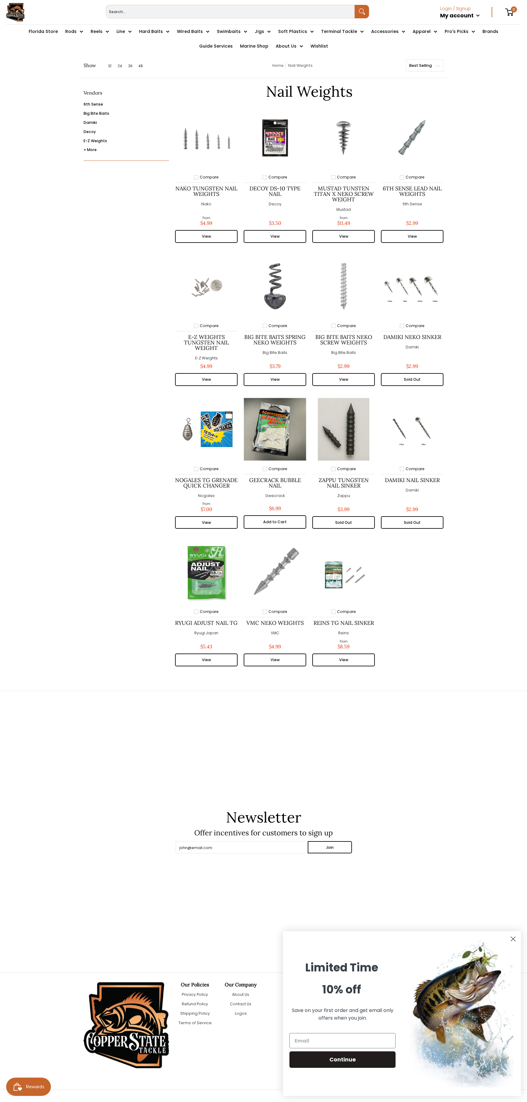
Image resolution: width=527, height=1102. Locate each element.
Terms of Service (195, 1022)
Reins (343, 633)
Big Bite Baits (96, 113)
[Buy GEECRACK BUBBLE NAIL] (275, 429)
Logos (241, 1013)
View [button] (206, 236)
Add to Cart (275, 521)
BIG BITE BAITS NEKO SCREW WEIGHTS (343, 339)
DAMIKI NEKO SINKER (412, 336)
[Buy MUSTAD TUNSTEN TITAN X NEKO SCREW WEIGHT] (343, 137)
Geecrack (275, 495)
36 (130, 66)
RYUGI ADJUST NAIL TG (206, 622)
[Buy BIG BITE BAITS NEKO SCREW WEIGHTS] (343, 286)
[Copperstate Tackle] (15, 12)
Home (278, 65)
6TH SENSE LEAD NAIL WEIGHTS (412, 191)
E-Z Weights (95, 140)
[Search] (362, 11)
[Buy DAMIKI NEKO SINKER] (412, 286)
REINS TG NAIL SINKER (344, 622)
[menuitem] (466, 22)
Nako (206, 204)
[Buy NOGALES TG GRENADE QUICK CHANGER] (206, 429)
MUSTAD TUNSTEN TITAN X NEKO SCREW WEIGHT (344, 194)
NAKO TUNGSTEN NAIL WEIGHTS (206, 191)
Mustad (343, 209)
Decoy (90, 131)
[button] (93, 95)
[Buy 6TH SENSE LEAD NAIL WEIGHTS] (412, 137)
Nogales (206, 495)
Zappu (343, 495)
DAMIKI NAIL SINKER (412, 480)
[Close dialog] (513, 939)
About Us (240, 994)
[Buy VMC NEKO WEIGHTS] (275, 572)
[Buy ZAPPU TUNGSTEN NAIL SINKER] (343, 429)
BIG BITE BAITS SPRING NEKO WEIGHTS (275, 339)
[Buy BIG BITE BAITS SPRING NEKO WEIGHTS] (275, 286)
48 (140, 66)
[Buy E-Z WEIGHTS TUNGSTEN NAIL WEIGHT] (206, 286)
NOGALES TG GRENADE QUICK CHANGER (206, 483)
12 (110, 66)
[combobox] (230, 11)
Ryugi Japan (206, 633)
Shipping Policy (195, 1013)
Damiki (90, 122)
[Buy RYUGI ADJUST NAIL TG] (206, 572)
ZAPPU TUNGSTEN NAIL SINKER (344, 483)
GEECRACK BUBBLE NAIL (275, 483)
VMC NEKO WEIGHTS (275, 622)
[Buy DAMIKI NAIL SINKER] (412, 429)
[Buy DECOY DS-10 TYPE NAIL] (275, 137)
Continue (342, 1059)
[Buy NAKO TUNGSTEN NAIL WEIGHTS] (206, 137)
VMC (275, 633)
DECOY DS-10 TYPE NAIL (274, 191)
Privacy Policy (195, 994)
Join (330, 847)
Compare (209, 177)
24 (120, 66)
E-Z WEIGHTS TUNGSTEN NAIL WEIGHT (206, 342)
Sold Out (412, 379)
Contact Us (240, 1004)
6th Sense (93, 104)
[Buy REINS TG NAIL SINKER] (343, 572)
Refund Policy (195, 1004)
